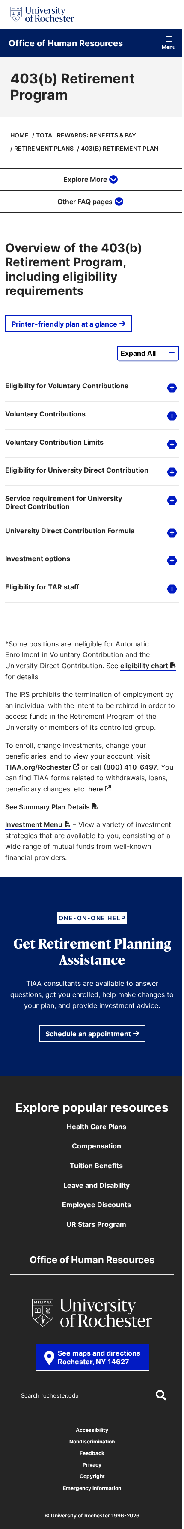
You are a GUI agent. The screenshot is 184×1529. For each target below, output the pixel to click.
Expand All (138, 353)
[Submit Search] (155, 1395)
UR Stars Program (93, 1224)
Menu (168, 46)
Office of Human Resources (66, 43)
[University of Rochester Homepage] (42, 14)
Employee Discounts (93, 1204)
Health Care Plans (93, 1126)
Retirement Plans (44, 148)
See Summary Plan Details (47, 807)
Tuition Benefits (93, 1165)
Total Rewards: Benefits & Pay (86, 135)
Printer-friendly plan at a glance (64, 324)
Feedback (89, 1453)
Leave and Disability (93, 1185)
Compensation (93, 1146)
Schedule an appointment (85, 1033)
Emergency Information (89, 1488)
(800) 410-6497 (130, 767)
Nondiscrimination (89, 1441)
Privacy (89, 1464)
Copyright (88, 1476)
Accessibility (89, 1430)
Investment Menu (33, 824)
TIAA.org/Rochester (38, 767)
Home (19, 135)
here (116, 789)
